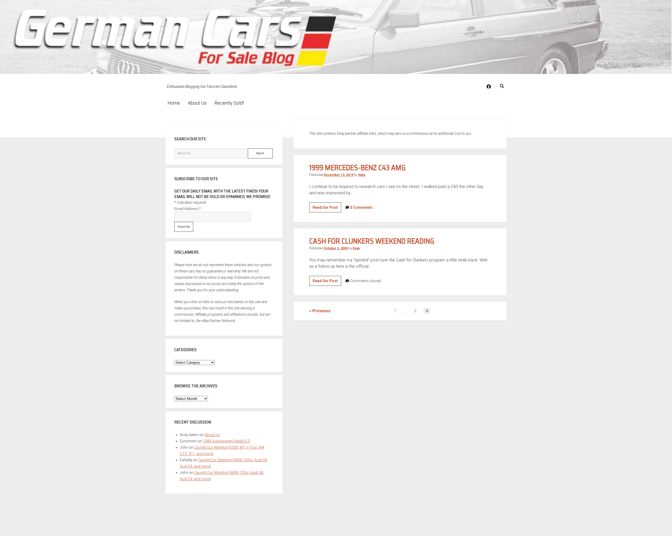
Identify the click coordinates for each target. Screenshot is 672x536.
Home (173, 103)
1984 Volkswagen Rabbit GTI (226, 441)
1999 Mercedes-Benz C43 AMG (357, 167)
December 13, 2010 (338, 175)
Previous (321, 310)
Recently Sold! (229, 103)
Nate (361, 175)
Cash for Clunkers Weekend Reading (371, 241)
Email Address (187, 209)
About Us (197, 103)
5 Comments (361, 207)
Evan (356, 248)
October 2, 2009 (336, 248)
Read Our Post (327, 208)
